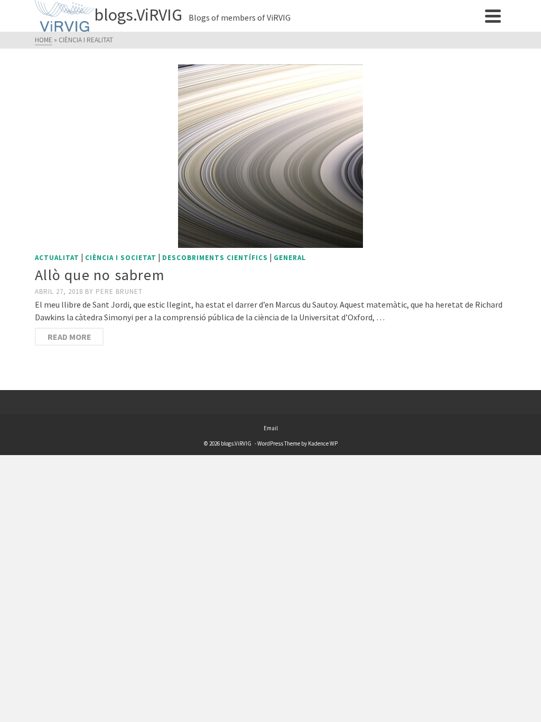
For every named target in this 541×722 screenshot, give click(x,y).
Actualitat (57, 257)
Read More (69, 336)
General (290, 257)
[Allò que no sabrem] (270, 156)
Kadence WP (323, 443)
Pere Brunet (119, 291)
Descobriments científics (215, 257)
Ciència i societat (120, 257)
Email (271, 428)
